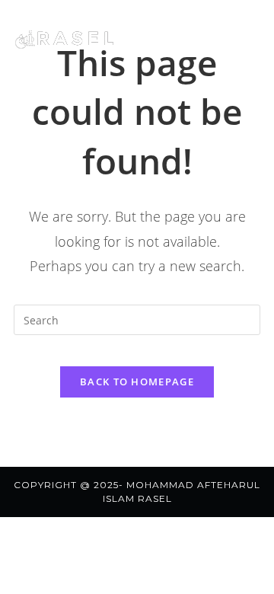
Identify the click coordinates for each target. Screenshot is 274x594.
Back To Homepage (137, 381)
